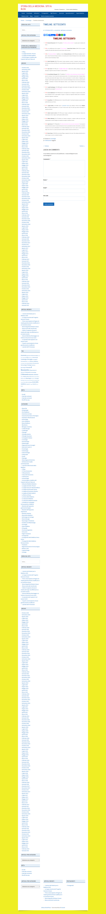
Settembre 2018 (26, 224)
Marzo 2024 (25, 102)
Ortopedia (24, 528)
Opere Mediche (80, 13)
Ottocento (24, 532)
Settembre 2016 (26, 268)
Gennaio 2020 (25, 194)
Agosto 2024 (25, 93)
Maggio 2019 (25, 209)
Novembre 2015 (26, 287)
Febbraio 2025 (25, 82)
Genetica (33, 365)
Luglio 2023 (25, 117)
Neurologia (28, 378)
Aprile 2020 (25, 189)
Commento (46, 159)
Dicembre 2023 (26, 108)
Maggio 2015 (25, 298)
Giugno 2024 (25, 97)
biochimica (30, 357)
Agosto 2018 (25, 226)
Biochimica (24, 425)
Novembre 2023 (26, 110)
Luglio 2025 (25, 73)
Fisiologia (29, 365)
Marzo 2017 (25, 257)
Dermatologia (25, 441)
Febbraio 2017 (25, 259)
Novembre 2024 (26, 88)
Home (23, 13)
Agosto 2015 (25, 292)
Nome (45, 180)
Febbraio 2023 (25, 126)
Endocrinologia (26, 452)
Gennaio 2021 (25, 172)
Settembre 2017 (26, 246)
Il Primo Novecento (27, 471)
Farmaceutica (36, 363)
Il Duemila (28, 367)
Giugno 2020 (25, 185)
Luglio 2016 (25, 272)
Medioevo (22, 378)
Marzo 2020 (25, 191)
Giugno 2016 (25, 274)
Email (45, 187)
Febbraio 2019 (25, 215)
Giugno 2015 (25, 296)
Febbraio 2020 (25, 193)
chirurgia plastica (26, 434)
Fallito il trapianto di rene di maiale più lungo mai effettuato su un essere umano (29, 332)
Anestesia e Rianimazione (28, 417)
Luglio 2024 (25, 95)
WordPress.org (25, 400)
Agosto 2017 (25, 248)
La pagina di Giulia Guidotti (29, 55)
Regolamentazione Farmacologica (31, 546)
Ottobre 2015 (25, 288)
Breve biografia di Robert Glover (30, 326)
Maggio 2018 (25, 231)
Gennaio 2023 (25, 128)
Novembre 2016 (26, 265)
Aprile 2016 (25, 277)
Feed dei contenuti (26, 396)
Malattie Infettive (33, 374)
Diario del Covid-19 (27, 447)
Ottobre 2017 (25, 244)
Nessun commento (67, 30)
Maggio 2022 (25, 143)
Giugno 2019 (25, 207)
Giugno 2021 (25, 163)
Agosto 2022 (25, 137)
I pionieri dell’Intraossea (28, 347)
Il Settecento (48, 140)
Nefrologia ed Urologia (28, 517)
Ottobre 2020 (25, 178)
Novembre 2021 (26, 154)
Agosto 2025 (25, 71)
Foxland (63, 907)
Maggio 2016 (25, 276)
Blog (31, 16)
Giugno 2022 (25, 141)
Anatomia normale (27, 414)
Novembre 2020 (26, 176)
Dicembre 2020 (26, 174)
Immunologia (25, 478)
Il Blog (23, 52)
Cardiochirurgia (35, 357)
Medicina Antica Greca (27, 376)
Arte (27, 357)
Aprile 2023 (25, 123)
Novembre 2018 (26, 220)
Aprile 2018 (25, 233)
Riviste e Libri (25, 16)
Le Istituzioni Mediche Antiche (29, 500)
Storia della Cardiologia (27, 382)
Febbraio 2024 (25, 104)
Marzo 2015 (25, 301)
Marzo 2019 (25, 213)
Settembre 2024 (26, 91)
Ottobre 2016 (25, 266)
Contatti (36, 16)
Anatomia (23, 355)
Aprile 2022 (25, 145)
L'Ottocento (25, 374)
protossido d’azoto (65, 105)
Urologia (31, 384)
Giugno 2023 (25, 119)
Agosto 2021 (25, 159)
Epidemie (31, 363)
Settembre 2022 (26, 136)
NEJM (25, 378)
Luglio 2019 (25, 206)
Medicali (22, 376)
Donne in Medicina (34, 361)
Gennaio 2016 (25, 283)
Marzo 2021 (25, 169)
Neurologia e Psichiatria (28, 521)
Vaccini (34, 384)
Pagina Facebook (26, 533)
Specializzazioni (70, 13)
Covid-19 (28, 361)
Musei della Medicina (27, 515)
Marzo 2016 (25, 279)
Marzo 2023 (25, 124)
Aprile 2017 (25, 255)
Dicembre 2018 (26, 218)
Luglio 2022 (25, 139)
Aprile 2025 (25, 78)
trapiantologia (25, 550)
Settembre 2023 (26, 113)
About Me (24, 408)
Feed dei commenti (27, 398)
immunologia (33, 372)
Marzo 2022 (25, 147)
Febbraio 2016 (25, 281)
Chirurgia (29, 359)
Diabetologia (25, 443)
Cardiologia (24, 359)
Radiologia (22, 380)
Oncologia (37, 378)
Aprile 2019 (25, 211)
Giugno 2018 (25, 230)
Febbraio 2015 (25, 303)
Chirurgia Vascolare (27, 436)
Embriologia (25, 451)
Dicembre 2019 (26, 196)
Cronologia (29, 13)
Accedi (23, 394)
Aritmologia (24, 357)
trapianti (28, 384)
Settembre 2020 (26, 180)
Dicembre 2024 (26, 86)
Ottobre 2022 (25, 134)
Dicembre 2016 (26, 263)
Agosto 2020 (25, 182)
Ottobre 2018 (25, 222)
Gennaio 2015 (25, 305)
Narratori (61, 13)
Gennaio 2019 (25, 217)
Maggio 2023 (25, 121)
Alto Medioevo (25, 412)
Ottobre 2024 (25, 89)
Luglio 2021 (25, 161)
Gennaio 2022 (25, 150)
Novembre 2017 (26, 242)
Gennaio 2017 (25, 261)
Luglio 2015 (25, 294)
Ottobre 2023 (25, 112)
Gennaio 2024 (25, 106)
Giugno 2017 (25, 252)
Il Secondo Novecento (27, 474)
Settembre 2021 (26, 158)
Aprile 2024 (25, 100)
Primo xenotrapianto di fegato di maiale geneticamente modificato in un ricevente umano (30, 323)
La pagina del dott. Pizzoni (29, 53)
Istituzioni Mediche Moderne (29, 484)
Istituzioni (36, 13)
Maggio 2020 (25, 187)
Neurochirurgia (26, 519)
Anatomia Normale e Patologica (30, 415)
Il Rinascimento (32, 370)
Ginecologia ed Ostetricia (28, 460)
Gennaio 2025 (25, 84)
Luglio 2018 (25, 228)
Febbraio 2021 (25, 171)
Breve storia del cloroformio (29, 328)
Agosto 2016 (25, 270)
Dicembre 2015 (26, 285)
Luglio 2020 (25, 183)
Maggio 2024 (25, 99)
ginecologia (23, 367)
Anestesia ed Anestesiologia (32, 355)
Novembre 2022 (26, 132)
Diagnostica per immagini (28, 445)
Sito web (45, 195)
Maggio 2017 (25, 253)
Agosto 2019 (25, 204)
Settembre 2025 (26, 69)
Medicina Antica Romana (35, 376)
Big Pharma (54, 13)
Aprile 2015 (25, 300)
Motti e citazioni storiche (47, 16)
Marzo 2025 (25, 80)
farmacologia (24, 365)
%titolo (47, 146)
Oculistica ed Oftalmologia (28, 522)
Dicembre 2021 (26, 152)
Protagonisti (45, 13)
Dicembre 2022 (26, 130)
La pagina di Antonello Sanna (29, 489)
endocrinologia (26, 363)
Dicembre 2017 (26, 241)
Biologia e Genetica (27, 427)
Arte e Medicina (26, 421)
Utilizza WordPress (46, 907)
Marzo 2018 (25, 235)
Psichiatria (24, 545)
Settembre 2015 (26, 290)
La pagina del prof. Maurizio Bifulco (31, 487)
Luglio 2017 (25, 250)
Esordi (23, 456)
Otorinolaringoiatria (27, 530)
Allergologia (25, 410)
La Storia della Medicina (28, 497)
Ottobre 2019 (25, 200)
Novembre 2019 (26, 198)
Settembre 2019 (26, 202)
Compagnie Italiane (27, 438)
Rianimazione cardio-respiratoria (29, 380)
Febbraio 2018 (25, 237)
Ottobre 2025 (25, 67)
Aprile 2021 (25, 167)
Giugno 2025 (25, 75)
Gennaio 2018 (25, 239)
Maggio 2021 (25, 165)
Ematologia (25, 449)
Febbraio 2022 (25, 148)
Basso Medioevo (26, 423)
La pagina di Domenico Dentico (30, 491)
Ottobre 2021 (25, 156)
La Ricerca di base (26, 495)
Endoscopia (25, 454)
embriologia (22, 363)
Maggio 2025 (25, 77)
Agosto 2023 (25, 115)
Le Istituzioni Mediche (27, 498)
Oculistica (33, 378)
